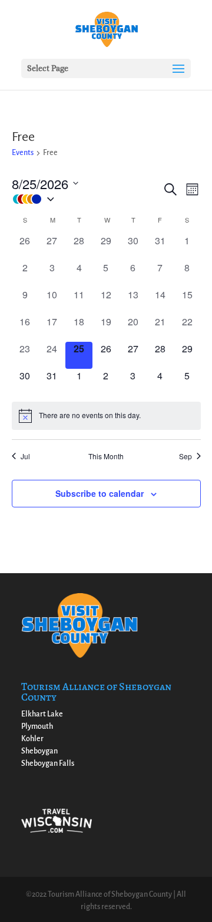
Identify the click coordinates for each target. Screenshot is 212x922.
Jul (25, 456)
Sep (185, 456)
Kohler (32, 739)
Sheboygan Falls (47, 763)
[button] (87, 199)
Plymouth (37, 726)
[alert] (106, 416)
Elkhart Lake (42, 714)
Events (23, 153)
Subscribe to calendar (99, 493)
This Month (106, 456)
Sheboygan (39, 751)
